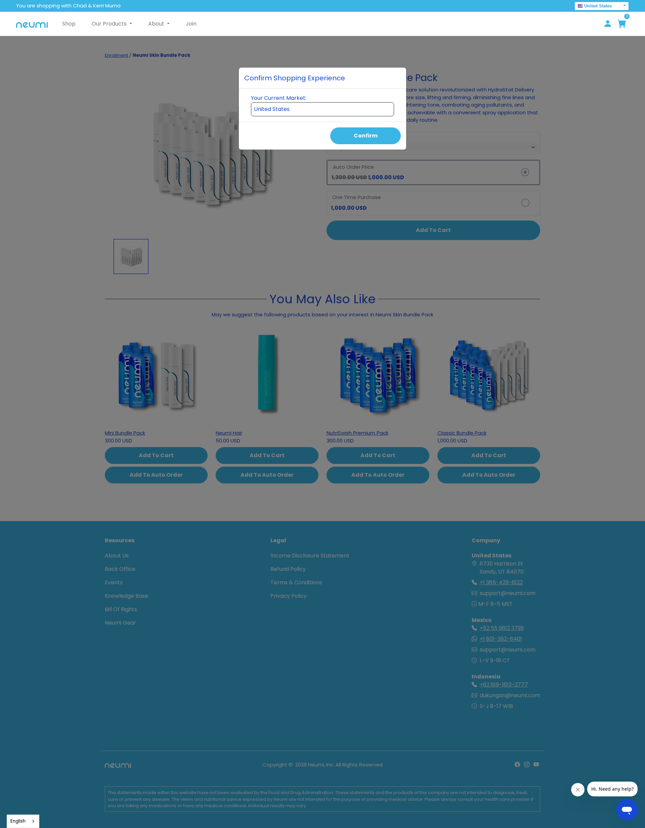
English (18, 821)
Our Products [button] (110, 24)
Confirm (366, 136)
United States (598, 5)
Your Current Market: (278, 98)
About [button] (157, 24)
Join (191, 24)
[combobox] (23, 821)
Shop (69, 24)
